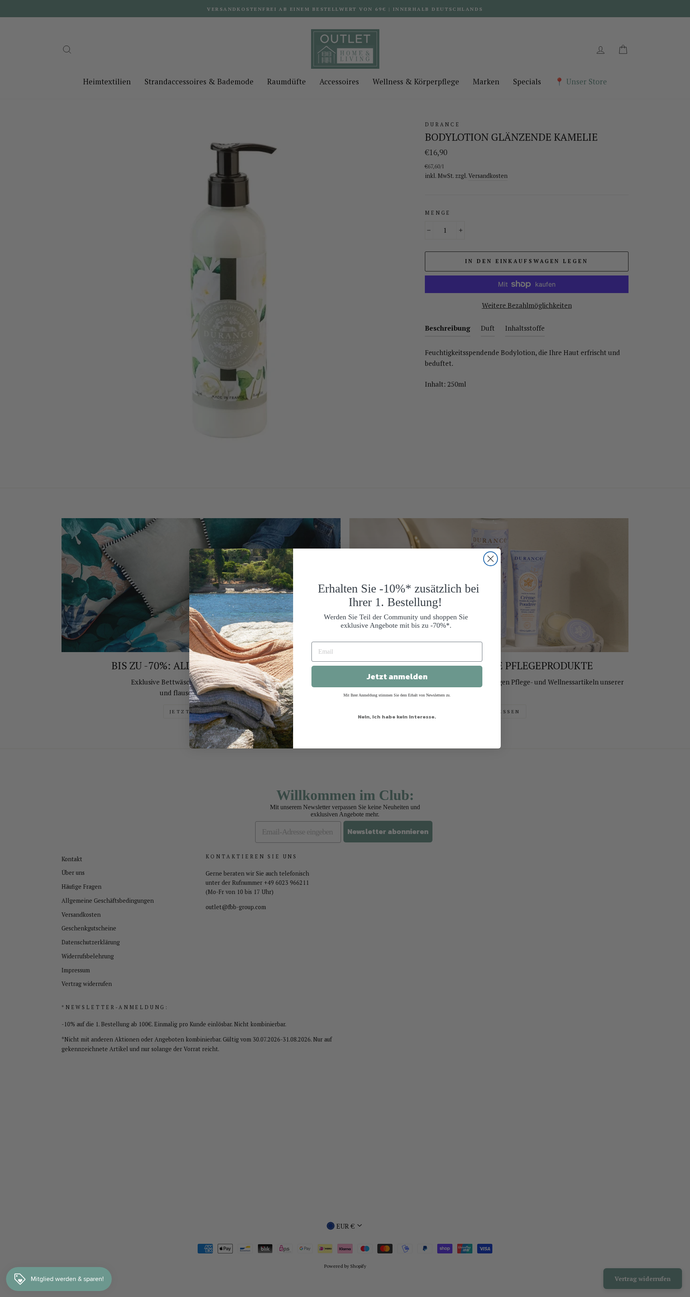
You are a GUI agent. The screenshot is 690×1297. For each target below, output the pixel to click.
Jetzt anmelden (397, 676)
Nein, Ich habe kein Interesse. (397, 716)
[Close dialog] (491, 559)
